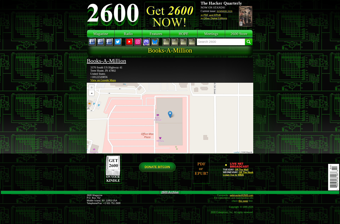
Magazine (100, 34)
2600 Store (239, 34)
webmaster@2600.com (241, 195)
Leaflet (237, 152)
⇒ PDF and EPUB (211, 15)
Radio (128, 34)
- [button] (91, 93)
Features (156, 34)
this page (243, 201)
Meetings (211, 34)
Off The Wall (241, 169)
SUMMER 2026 (224, 11)
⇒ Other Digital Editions (214, 18)
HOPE (183, 34)
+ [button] (91, 87)
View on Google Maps (103, 80)
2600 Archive (170, 192)
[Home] (113, 14)
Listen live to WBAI (233, 175)
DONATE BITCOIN (157, 167)
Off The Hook (246, 172)
